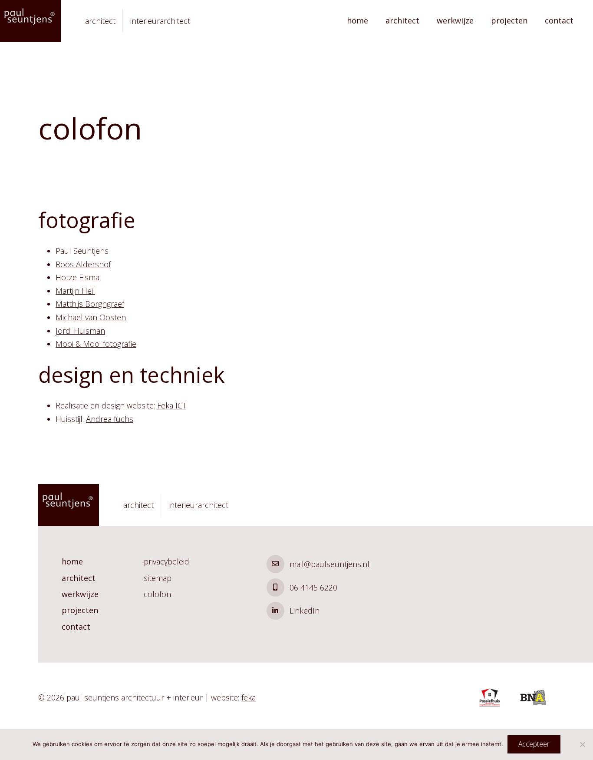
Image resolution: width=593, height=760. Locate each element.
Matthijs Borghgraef (90, 304)
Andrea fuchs (109, 419)
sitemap (157, 578)
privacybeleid (166, 561)
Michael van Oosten (91, 317)
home (357, 20)
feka (248, 697)
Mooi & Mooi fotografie (96, 344)
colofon (157, 594)
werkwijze (455, 20)
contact (559, 20)
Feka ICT (171, 405)
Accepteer (534, 744)
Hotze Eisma (77, 277)
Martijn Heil (75, 290)
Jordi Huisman (80, 330)
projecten (509, 20)
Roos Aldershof (83, 264)
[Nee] (582, 744)
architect (402, 20)
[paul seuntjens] (30, 21)
